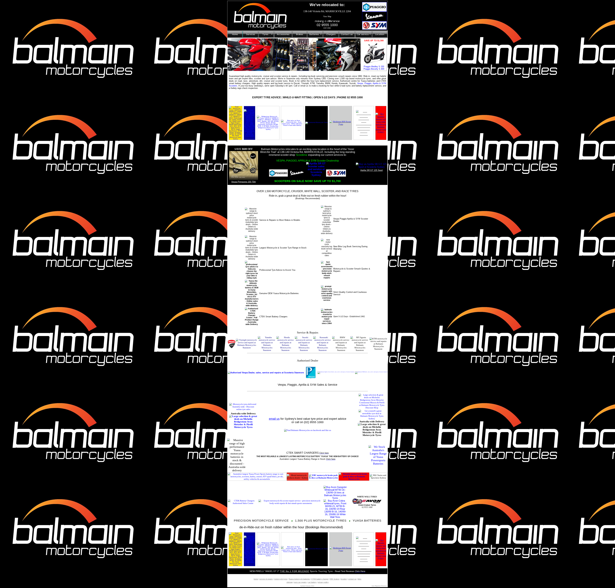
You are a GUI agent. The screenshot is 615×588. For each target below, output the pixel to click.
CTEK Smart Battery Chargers (273, 316)
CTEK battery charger (319, 579)
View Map (327, 16)
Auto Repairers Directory (379, 586)
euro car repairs (300, 582)
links (359, 579)
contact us (352, 579)
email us (274, 418)
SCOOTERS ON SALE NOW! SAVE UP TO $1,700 (307, 181)
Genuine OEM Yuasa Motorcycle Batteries (279, 293)
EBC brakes (334, 579)
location (344, 579)
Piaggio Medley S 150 (374, 66)
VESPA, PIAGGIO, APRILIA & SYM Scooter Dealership (307, 160)
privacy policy (323, 582)
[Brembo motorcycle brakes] (381, 132)
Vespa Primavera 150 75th (243, 182)
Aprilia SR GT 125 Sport (371, 170)
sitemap (290, 582)
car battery (312, 582)
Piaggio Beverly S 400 (374, 69)
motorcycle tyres (280, 579)
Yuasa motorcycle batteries (299, 579)
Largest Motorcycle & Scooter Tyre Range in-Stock (283, 248)
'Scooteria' (302, 155)
